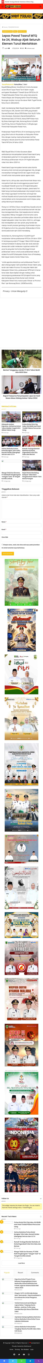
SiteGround (27, 1346)
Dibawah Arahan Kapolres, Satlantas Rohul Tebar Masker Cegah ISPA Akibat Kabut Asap (11, 427)
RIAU (15, 31)
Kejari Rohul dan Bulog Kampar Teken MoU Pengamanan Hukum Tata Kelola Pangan (31, 476)
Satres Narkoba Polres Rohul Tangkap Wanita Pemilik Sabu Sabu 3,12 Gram (28, 1329)
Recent (20, 1273)
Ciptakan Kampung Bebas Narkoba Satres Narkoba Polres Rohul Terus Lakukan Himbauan (27, 1319)
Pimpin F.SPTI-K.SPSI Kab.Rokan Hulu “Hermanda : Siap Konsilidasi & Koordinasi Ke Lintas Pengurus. (28, 1295)
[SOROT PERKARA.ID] (13, 6)
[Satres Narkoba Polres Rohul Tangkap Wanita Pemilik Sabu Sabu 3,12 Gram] (7, 1329)
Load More (21, 1263)
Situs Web (5, 537)
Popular (7, 1273)
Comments (35, 1273)
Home (5, 27)
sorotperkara (35, 1343)
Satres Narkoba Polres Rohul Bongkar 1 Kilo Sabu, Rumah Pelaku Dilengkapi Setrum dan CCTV (11, 451)
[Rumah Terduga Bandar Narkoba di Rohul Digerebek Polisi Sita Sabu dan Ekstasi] (31, 441)
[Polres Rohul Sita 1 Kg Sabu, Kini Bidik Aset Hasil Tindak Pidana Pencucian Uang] (31, 416)
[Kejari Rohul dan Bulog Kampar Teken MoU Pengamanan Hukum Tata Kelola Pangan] (31, 465)
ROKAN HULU (22, 31)
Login (32, 1349)
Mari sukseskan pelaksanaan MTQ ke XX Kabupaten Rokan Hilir (21, 1070)
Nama (4, 522)
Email (4, 529)
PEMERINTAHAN (13, 27)
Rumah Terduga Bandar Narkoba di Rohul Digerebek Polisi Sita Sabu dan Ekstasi (31, 451)
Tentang (17, 1349)
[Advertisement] (21, 323)
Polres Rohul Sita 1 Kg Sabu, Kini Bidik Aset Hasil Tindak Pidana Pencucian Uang (31, 427)
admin (6, 48)
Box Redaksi (25, 1349)
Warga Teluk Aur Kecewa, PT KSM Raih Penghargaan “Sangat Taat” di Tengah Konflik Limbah (11, 476)
